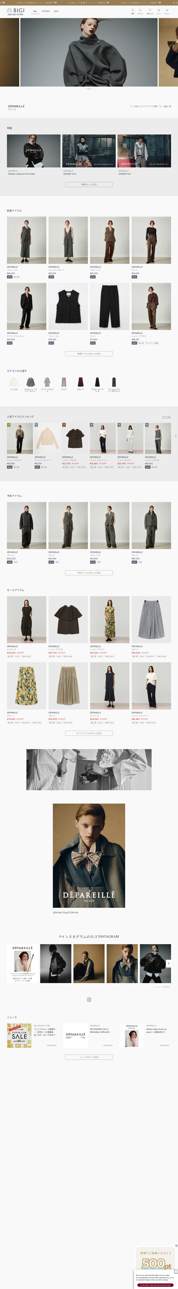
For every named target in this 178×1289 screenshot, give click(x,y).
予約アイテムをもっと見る (89, 573)
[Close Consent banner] (176, 1271)
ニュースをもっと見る (89, 1057)
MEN (56, 11)
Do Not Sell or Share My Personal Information (155, 1285)
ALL (35, 11)
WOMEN (46, 11)
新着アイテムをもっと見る (89, 353)
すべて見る (166, 417)
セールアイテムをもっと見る (89, 733)
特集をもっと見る (89, 184)
